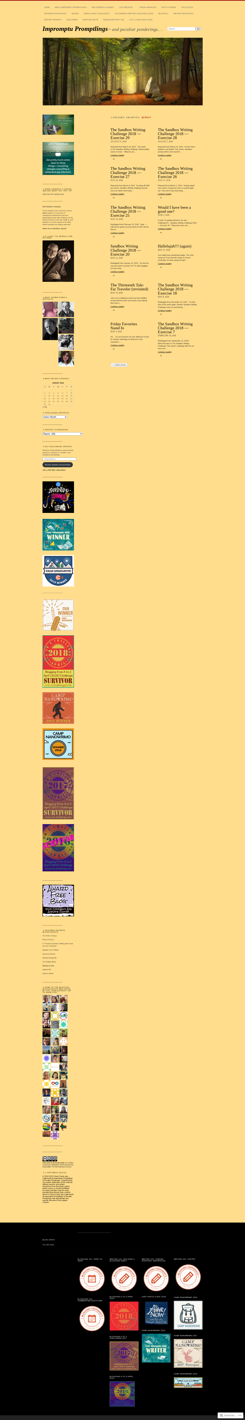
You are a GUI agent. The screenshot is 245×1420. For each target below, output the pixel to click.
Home (47, 7)
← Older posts (119, 365)
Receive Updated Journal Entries (57, 465)
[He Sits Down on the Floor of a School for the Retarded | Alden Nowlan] (66, 359)
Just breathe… (126, 7)
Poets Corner (168, 7)
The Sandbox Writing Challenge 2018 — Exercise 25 (127, 211)
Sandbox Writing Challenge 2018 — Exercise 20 (125, 250)
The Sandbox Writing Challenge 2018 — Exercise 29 (127, 133)
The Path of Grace (49, 936)
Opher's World (47, 973)
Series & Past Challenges (97, 14)
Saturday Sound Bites (55, 14)
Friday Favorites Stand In (123, 326)
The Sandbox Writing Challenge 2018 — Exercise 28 (175, 133)
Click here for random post (53, 194)
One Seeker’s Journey (103, 7)
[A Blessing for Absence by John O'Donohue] (66, 309)
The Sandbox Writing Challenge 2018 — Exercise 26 (175, 172)
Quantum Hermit (48, 954)
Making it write (48, 966)
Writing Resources (183, 14)
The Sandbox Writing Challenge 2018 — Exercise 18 (175, 289)
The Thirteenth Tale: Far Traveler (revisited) (129, 287)
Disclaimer (72, 20)
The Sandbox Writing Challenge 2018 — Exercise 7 (175, 328)
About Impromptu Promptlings (70, 7)
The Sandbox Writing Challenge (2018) (133, 14)
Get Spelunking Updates (58, 446)
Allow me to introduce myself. (54, 228)
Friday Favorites (147, 7)
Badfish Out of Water (50, 950)
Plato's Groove (48, 939)
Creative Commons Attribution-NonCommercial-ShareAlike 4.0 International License (58, 1165)
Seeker (75, 14)
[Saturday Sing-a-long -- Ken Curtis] (66, 342)
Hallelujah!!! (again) (174, 246)
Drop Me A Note (90, 20)
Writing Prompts (53, 20)
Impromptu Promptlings (75, 28)
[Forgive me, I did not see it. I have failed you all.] (66, 326)
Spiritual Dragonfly (49, 958)
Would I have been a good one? (174, 209)
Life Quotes (187, 7)
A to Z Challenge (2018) (140, 20)
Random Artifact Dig (113, 20)
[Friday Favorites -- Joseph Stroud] (50, 329)
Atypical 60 (46, 969)
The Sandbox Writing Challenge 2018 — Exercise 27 (127, 172)
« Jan (44, 407)
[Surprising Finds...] (50, 309)
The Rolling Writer (49, 962)
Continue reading (117, 156)
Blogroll (163, 14)
